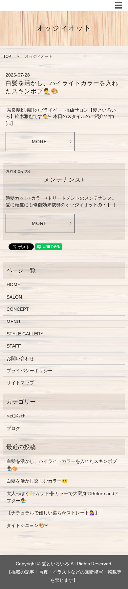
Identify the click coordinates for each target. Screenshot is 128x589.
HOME (13, 284)
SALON (14, 297)
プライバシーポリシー (30, 370)
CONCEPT (18, 309)
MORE (39, 141)
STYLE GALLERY (25, 333)
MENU (13, 321)
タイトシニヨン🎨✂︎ (27, 525)
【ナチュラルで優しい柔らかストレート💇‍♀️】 (53, 512)
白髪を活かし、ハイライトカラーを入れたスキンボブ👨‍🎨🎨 (62, 465)
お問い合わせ (20, 358)
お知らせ (16, 416)
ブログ (13, 428)
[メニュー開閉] (118, 5)
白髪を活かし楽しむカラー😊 (37, 481)
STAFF (14, 346)
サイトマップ (20, 382)
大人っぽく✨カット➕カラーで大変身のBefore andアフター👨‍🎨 (63, 497)
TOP (7, 56)
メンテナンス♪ (64, 179)
